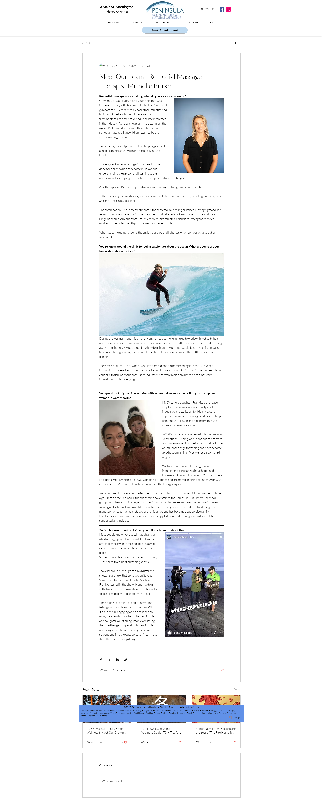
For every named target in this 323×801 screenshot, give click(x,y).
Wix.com (195, 707)
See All (237, 689)
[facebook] (222, 9)
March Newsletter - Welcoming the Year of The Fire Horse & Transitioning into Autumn (216, 730)
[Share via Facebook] (100, 659)
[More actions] (222, 66)
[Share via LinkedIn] (117, 659)
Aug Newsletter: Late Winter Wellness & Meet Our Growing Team (106, 730)
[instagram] (228, 9)
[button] (236, 43)
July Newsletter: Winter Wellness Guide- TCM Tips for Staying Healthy (160, 730)
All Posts (86, 42)
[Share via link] (125, 659)
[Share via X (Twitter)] (109, 659)
